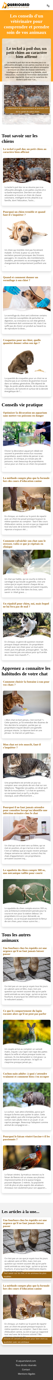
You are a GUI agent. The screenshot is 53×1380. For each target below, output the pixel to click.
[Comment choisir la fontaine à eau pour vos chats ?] (27, 704)
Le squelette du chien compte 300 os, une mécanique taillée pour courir (24, 871)
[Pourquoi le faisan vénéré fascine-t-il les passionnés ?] (27, 1158)
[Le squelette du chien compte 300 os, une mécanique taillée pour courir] (27, 892)
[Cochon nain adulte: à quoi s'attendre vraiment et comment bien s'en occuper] (27, 1096)
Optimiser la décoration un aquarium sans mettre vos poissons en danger (25, 414)
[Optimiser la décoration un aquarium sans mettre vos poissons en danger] (27, 435)
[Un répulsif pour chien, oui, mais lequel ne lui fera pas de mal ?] (27, 626)
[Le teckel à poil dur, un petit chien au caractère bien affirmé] (26, 100)
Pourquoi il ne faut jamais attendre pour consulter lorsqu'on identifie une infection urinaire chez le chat (25, 810)
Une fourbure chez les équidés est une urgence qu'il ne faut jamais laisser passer (25, 951)
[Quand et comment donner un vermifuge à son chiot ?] (27, 299)
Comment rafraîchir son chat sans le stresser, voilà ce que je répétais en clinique (24, 543)
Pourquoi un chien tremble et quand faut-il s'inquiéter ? (24, 213)
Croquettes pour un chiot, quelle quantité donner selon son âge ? (22, 341)
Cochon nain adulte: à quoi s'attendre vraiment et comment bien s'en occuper (26, 1075)
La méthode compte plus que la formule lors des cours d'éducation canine (26, 479)
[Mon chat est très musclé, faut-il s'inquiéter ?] (27, 766)
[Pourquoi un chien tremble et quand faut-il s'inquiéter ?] (27, 234)
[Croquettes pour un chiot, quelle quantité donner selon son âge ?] (27, 362)
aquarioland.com (27, 1360)
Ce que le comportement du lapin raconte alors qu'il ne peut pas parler (24, 1012)
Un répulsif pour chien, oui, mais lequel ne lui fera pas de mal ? (26, 605)
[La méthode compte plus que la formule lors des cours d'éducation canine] (27, 500)
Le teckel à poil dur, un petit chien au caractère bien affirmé (24, 150)
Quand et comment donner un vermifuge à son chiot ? (20, 279)
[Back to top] (45, 1372)
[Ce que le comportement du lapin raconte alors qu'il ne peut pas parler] (27, 1033)
